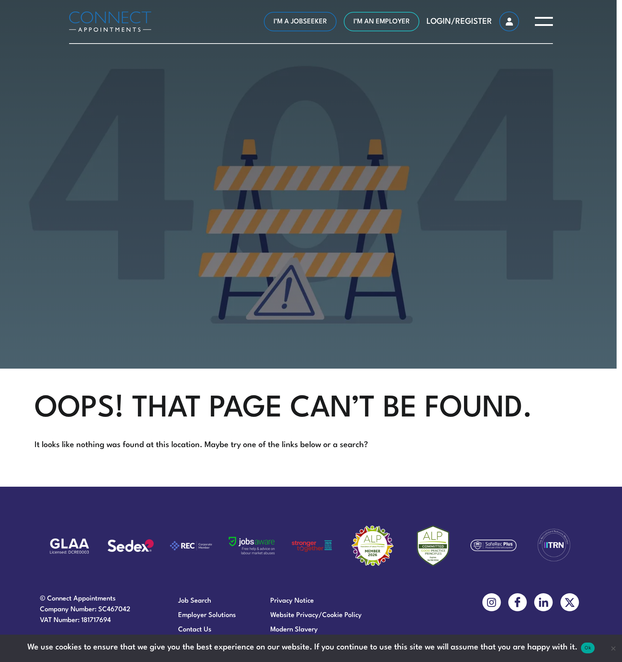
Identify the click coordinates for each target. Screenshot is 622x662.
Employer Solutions (207, 615)
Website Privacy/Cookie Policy (316, 615)
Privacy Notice (292, 601)
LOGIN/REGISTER (459, 22)
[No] (613, 648)
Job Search (194, 601)
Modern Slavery (294, 629)
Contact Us (194, 629)
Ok (588, 647)
